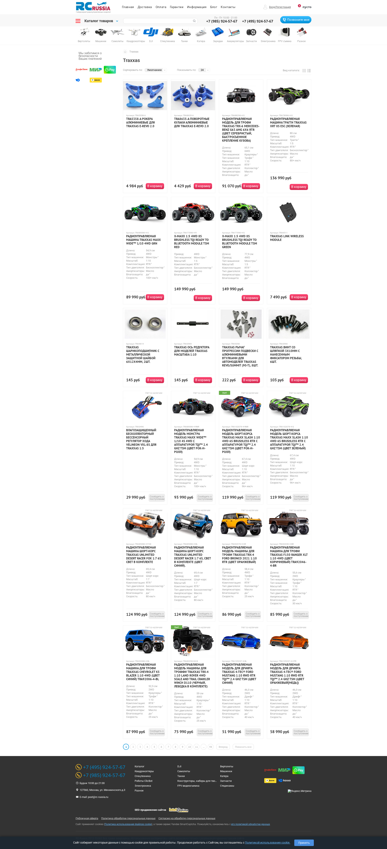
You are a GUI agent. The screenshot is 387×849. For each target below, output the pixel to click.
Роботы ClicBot (143, 780)
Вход (272, 6)
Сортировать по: (133, 69)
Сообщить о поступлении (157, 497)
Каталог (139, 766)
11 (196, 747)
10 (189, 747)
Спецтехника (143, 776)
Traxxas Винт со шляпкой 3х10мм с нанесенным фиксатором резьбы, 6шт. (286, 355)
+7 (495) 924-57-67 (257, 21)
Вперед (223, 746)
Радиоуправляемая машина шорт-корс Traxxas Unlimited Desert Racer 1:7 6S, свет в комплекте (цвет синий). (192, 556)
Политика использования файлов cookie (128, 824)
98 (210, 747)
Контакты (228, 7)
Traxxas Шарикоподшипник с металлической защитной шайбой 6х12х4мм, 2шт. (142, 355)
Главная (128, 7)
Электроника (143, 785)
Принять (304, 842)
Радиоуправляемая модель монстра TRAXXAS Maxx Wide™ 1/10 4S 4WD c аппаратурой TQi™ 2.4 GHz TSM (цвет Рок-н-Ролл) (191, 441)
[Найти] (194, 21)
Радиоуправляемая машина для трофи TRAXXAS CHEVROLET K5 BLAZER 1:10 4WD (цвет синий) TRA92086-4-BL (143, 672)
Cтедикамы (227, 785)
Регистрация (283, 6)
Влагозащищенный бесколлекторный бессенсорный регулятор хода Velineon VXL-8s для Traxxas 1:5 (141, 439)
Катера (224, 776)
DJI (179, 766)
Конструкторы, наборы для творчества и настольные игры (213, 780)
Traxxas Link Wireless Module (287, 238)
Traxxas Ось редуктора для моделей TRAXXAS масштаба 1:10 (191, 351)
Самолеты (183, 771)
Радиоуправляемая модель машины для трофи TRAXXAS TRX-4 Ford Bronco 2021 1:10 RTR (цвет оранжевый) (239, 555)
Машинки (226, 771)
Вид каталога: (291, 70)
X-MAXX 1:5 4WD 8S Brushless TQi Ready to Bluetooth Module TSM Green (239, 241)
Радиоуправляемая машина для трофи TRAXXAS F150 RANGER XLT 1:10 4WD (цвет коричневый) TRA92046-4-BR (289, 556)
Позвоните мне (298, 20)
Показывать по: (186, 69)
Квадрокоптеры (144, 771)
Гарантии (176, 7)
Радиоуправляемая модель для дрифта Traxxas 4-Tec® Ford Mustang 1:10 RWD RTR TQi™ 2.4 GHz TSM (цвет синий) (239, 674)
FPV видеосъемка (188, 785)
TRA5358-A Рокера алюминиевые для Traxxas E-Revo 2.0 (140, 122)
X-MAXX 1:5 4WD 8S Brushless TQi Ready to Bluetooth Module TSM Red (191, 241)
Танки (181, 776)
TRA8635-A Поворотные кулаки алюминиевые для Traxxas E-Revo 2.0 (191, 122)
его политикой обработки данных (250, 824)
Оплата (161, 7)
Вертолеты (226, 766)
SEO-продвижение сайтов (150, 809)
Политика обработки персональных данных (128, 818)
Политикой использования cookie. (267, 842)
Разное (139, 790)
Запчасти (226, 780)
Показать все (243, 746)
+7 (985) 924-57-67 (221, 21)
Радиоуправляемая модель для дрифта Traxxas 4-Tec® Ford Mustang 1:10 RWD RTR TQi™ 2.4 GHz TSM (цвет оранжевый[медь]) (287, 674)
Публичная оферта (87, 818)
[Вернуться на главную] (126, 51)
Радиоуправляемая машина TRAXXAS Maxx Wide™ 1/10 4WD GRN (143, 239)
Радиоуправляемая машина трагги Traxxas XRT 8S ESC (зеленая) (288, 122)
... (204, 747)
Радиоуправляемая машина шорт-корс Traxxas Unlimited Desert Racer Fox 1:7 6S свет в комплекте (143, 555)
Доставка (145, 7)
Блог (213, 7)
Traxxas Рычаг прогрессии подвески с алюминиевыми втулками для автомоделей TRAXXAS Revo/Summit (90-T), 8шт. (240, 356)
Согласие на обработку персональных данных (186, 818)
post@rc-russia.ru (98, 796)
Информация (197, 7)
